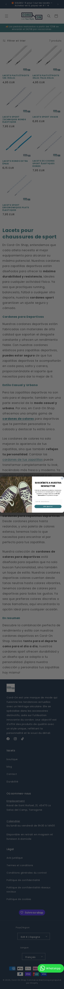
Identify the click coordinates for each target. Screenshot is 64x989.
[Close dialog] (62, 478)
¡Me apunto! (48, 506)
